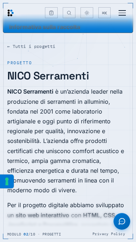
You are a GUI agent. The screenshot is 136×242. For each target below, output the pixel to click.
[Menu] (122, 13)
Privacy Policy (108, 233)
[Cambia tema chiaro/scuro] (87, 12)
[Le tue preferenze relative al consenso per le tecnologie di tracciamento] (7, 181)
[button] (122, 221)
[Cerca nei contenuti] (69, 12)
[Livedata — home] (10, 12)
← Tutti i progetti (31, 46)
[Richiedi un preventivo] (51, 12)
